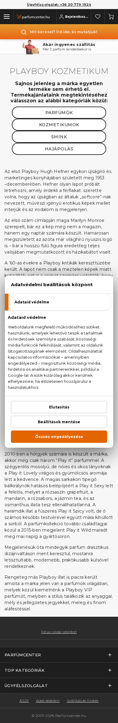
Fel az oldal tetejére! (59, 632)
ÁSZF (24, 700)
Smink (59, 136)
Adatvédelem (48, 700)
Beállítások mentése (59, 422)
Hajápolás (59, 149)
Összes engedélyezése (59, 436)
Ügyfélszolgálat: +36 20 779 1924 (59, 4)
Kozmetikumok (59, 124)
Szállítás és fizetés (83, 700)
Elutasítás (59, 407)
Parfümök (59, 112)
